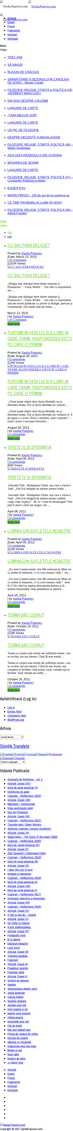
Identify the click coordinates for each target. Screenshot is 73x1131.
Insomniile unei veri (18, 1021)
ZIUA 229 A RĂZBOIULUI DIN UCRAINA (34, 155)
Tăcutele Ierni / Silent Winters (24, 824)
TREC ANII (14, 57)
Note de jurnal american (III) (22, 861)
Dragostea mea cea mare (21, 1046)
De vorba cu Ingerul (18, 923)
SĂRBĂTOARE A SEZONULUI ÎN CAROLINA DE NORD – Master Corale (38, 81)
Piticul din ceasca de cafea (22, 1034)
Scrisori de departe (18, 980)
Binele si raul (14, 1050)
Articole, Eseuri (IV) (18, 931)
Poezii (11, 26)
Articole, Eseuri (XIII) (18, 800)
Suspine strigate (16, 1001)
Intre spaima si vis (17, 1009)
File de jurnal (14, 1026)
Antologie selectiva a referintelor (26, 898)
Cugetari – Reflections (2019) (24, 857)
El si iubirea (13, 939)
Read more (13, 324)
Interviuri (12, 34)
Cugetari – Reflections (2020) (24, 841)
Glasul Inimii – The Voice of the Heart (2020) (32, 837)
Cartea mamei (15, 997)
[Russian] (6, 758)
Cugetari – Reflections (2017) (24, 894)
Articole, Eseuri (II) (17, 964)
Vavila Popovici (32, 253)
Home (3, 221)
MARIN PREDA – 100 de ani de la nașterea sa (38, 195)
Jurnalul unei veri (16, 1005)
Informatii (12, 39)
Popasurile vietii (16, 935)
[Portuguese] (54, 754)
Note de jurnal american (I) (22, 890)
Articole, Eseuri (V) (18, 919)
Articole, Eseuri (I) (17, 976)
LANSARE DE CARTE (22, 108)
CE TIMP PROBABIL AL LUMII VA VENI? (34, 202)
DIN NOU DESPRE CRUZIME (27, 100)
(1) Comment (17, 260)
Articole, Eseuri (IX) (18, 865)
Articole (11, 18)
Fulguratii (12, 960)
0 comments (16, 359)
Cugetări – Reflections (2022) (24, 796)
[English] (6, 754)
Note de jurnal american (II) (22, 882)
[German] (29, 754)
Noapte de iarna (16, 1058)
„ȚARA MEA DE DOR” (22, 115)
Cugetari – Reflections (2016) (24, 907)
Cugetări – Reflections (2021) (24, 820)
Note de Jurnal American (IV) (23, 845)
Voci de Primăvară (17, 812)
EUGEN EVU (16, 188)
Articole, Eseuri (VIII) (18, 886)
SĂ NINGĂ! (15, 64)
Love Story (13, 948)
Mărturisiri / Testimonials (21, 804)
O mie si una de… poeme (21, 915)
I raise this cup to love (20, 870)
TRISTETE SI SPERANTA (29, 447)
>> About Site (15, 1062)
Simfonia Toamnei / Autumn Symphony (29, 829)
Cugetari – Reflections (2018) (24, 878)
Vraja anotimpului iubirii (20, 808)
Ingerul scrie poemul (18, 1013)
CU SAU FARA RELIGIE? (28, 245)
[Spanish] (18, 758)
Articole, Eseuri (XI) (18, 833)
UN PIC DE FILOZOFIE (23, 130)
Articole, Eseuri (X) (18, 849)
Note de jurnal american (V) (22, 788)
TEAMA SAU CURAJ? (25, 615)
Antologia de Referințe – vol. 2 (24, 779)
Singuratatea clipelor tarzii (22, 989)
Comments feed (16, 716)
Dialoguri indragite (17, 943)
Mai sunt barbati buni (19, 1030)
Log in (11, 707)
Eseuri (10, 22)
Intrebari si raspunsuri (19, 874)
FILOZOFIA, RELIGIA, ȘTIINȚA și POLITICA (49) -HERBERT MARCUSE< (39, 91)
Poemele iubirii (15, 972)
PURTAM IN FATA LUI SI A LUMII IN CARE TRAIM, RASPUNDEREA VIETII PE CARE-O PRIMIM (39, 338)
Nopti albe (13, 1054)
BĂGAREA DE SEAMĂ (23, 162)
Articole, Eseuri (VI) (18, 911)
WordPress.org (15, 720)
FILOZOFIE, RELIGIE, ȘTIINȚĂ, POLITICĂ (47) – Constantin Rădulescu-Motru (40, 179)
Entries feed (14, 711)
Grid (9, 232)
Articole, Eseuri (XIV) (19, 783)
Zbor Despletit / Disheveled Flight (26, 853)
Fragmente (13, 30)
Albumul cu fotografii (19, 1042)
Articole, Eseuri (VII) (18, 902)
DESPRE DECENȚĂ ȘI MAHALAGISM (33, 137)
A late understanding (19, 927)
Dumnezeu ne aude (18, 792)
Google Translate (14, 746)
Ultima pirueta (15, 1017)
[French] (17, 754)
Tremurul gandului (17, 956)
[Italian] (41, 754)
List (9, 236)
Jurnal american (16, 993)
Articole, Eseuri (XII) (18, 816)
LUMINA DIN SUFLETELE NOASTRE (39, 531)
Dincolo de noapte (17, 1038)
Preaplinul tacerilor (17, 968)
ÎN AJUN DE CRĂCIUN (23, 72)
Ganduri (11, 985)
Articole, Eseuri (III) (18, 952)
